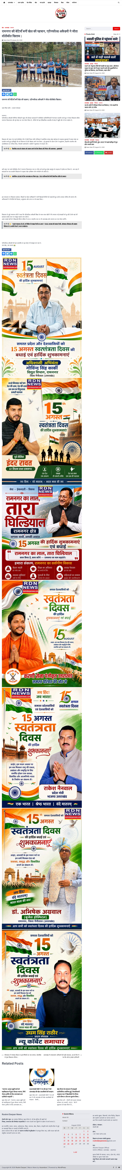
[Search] (118, 2)
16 (88, 1137)
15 (84, 1137)
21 (80, 1141)
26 (72, 1144)
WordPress (62, 1167)
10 (64, 1137)
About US (65, 1117)
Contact (64, 1121)
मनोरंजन (74, 2)
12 (72, 1137)
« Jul (75, 1152)
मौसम (67, 2)
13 (76, 1137)
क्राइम (49, 2)
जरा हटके (42, 2)
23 (88, 1141)
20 (76, 1141)
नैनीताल (96, 63)
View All (116, 34)
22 (84, 1141)
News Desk (6, 40)
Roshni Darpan (21, 1167)
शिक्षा (62, 2)
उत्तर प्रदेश (21, 2)
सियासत (56, 2)
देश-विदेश (29, 2)
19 (72, 1141)
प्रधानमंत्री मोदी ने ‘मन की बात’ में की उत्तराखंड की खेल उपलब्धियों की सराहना (41, 1090)
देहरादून (97, 140)
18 (68, 1141)
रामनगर (12, 27)
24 (64, 1144)
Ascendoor (43, 1167)
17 (64, 1141)
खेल (36, 2)
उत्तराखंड (10, 2)
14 (80, 1137)
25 (68, 1144)
